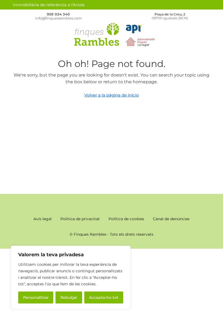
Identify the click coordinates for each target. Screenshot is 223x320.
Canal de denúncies (171, 218)
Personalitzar (36, 297)
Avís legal (42, 218)
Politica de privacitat (80, 218)
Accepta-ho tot (103, 297)
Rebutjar (68, 297)
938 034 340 (58, 14)
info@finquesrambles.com (58, 18)
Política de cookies (126, 218)
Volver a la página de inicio (111, 95)
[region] (71, 277)
